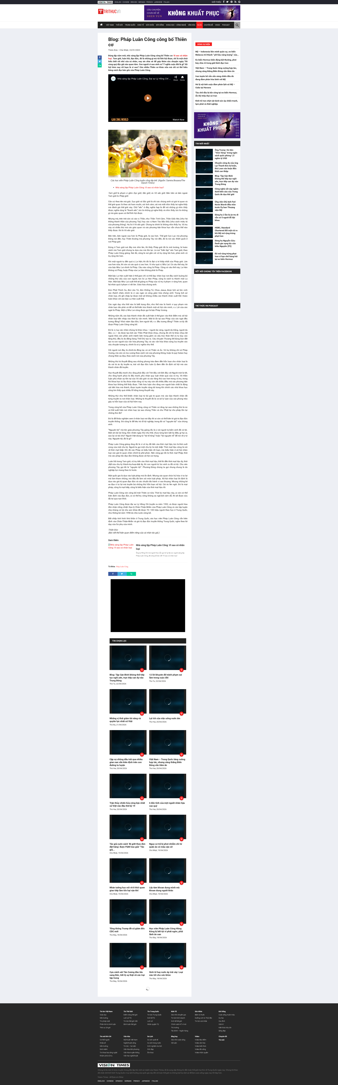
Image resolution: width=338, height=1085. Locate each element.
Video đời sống (200, 1049)
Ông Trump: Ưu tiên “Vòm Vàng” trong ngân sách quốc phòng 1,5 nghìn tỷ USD (226, 154)
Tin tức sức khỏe (201, 1021)
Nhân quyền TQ (153, 1024)
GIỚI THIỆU (216, 2)
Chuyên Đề (223, 1036)
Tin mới (221, 1040)
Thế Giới (119, 25)
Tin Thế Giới (128, 1011)
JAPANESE (158, 2)
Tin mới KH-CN (105, 1036)
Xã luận (174, 1043)
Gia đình (222, 1021)
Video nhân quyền (201, 1053)
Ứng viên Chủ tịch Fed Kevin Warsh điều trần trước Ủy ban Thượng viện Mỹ (225, 206)
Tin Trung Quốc (153, 1011)
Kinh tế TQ (151, 1018)
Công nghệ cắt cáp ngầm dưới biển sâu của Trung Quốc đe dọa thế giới (226, 192)
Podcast (226, 25)
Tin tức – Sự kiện (130, 1046)
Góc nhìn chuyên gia (178, 1015)
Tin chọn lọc (119, 641)
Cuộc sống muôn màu (227, 1015)
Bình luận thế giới (130, 1024)
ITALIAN (166, 2)
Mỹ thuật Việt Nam (130, 1040)
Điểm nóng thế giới (130, 1015)
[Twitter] (227, 2)
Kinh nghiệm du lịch (154, 1046)
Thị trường (175, 1028)
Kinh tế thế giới (176, 1021)
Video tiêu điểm (200, 1040)
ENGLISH (118, 2)
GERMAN (141, 2)
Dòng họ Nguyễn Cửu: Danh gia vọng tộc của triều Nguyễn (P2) (225, 243)
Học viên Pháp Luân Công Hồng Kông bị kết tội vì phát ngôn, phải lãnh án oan (166, 931)
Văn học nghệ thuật (131, 1056)
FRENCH (149, 2)
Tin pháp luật (105, 1021)
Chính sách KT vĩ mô (178, 1024)
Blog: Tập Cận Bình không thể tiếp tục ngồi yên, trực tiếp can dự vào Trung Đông (127, 677)
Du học (221, 1018)
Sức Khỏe (150, 25)
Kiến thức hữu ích (225, 1028)
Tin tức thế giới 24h (131, 1021)
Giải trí (221, 1024)
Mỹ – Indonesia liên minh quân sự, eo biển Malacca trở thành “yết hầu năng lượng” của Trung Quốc (216, 54)
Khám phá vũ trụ (106, 1056)
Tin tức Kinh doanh (178, 1018)
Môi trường (104, 1018)
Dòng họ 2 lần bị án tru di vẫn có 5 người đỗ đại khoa (226, 217)
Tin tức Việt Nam (106, 1011)
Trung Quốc (130, 25)
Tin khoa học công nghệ (108, 1053)
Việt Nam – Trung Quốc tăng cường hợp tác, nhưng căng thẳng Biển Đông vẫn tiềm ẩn (167, 762)
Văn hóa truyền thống (131, 1053)
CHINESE (126, 2)
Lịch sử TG (128, 1018)
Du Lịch (150, 1036)
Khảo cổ (103, 1043)
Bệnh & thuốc (200, 1015)
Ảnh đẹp (150, 1049)
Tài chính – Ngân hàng (179, 1031)
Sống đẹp (222, 1031)
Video (217, 25)
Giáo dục (103, 1015)
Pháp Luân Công (122, 567)
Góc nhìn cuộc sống (178, 1040)
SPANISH (134, 2)
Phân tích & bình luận (108, 1024)
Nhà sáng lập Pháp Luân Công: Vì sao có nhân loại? (140, 187)
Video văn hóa (200, 1043)
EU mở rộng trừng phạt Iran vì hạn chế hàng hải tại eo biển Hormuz (226, 256)
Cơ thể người (104, 1040)
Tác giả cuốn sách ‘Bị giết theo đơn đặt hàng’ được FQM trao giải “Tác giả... (127, 847)
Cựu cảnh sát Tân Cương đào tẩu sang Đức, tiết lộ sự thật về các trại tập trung (127, 975)
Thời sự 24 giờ (105, 1028)
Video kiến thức (200, 1046)
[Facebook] (223, 2)
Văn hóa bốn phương (131, 1049)
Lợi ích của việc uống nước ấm (164, 718)
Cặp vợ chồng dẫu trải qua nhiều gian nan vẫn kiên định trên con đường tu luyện (126, 762)
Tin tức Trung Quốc (154, 1015)
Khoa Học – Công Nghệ (176, 25)
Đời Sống (160, 25)
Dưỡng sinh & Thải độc (203, 1018)
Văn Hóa (191, 25)
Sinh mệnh (103, 1049)
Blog (199, 25)
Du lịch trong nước (154, 1043)
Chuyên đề (208, 25)
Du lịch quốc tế (152, 1040)
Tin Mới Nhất (202, 143)
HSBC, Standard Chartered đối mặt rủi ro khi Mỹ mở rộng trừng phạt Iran (226, 231)
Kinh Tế (140, 25)
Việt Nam (110, 25)
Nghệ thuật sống (130, 1043)
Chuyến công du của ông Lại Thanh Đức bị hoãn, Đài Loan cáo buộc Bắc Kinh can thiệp (226, 167)
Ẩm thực (150, 1053)
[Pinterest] (232, 2)
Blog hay (174, 1036)
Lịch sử (150, 1021)
